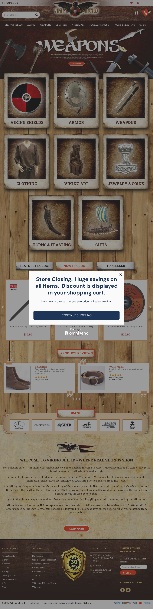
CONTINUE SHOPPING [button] (77, 315)
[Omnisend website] (76, 331)
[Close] (120, 274)
